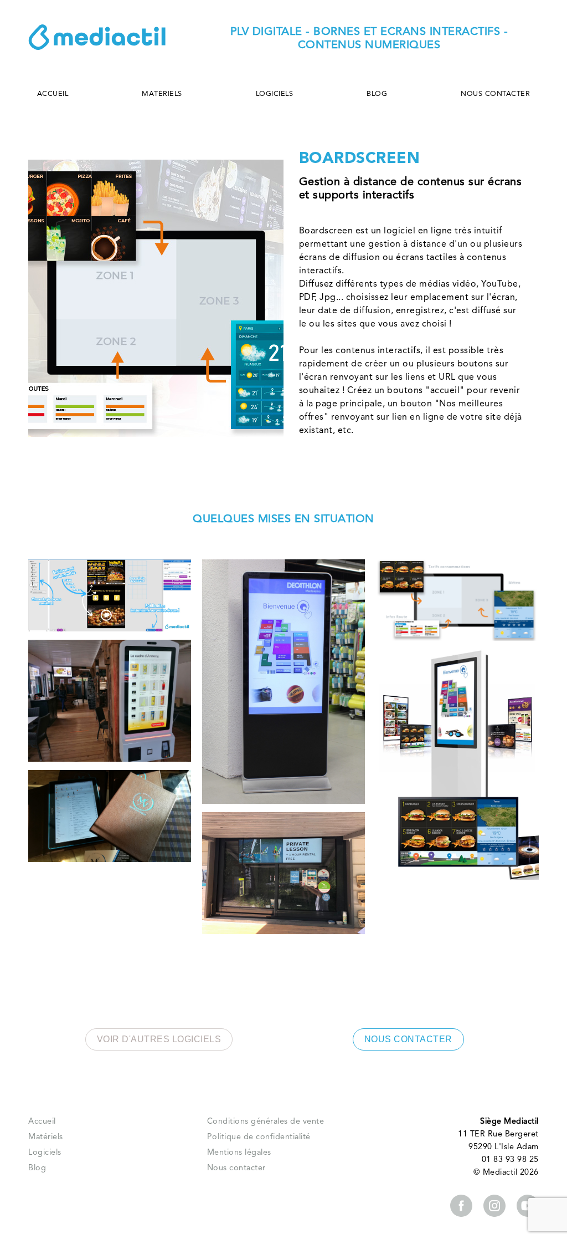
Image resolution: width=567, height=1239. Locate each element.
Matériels (162, 94)
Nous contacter (495, 94)
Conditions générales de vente (265, 1122)
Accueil (53, 94)
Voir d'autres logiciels (159, 1039)
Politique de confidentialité (259, 1137)
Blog (377, 94)
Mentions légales (239, 1153)
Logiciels (274, 94)
